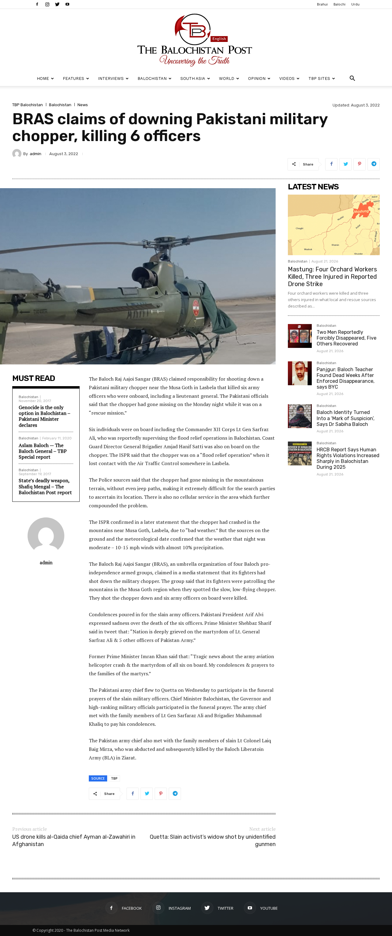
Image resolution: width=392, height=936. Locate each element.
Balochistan (152, 78)
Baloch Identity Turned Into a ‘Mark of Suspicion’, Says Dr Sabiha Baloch (346, 418)
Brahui (322, 4)
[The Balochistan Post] (196, 40)
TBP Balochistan (27, 105)
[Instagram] (47, 4)
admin (35, 154)
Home (43, 78)
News (82, 105)
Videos (287, 78)
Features (73, 78)
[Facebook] (37, 4)
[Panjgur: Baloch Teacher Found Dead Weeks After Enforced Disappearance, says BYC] (300, 373)
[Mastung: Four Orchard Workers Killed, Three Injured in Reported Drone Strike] (334, 225)
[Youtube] (67, 4)
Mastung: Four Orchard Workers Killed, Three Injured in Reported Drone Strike (332, 277)
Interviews (111, 78)
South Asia (192, 78)
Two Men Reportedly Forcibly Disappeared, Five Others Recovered (346, 338)
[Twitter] (57, 4)
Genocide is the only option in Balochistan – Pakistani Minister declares (44, 416)
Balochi (339, 4)
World (226, 78)
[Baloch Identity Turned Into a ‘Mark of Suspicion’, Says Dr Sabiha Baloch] (300, 416)
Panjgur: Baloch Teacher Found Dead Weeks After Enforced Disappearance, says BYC (346, 378)
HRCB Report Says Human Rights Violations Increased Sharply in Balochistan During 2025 (348, 458)
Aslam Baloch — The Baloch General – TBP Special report (43, 451)
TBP (114, 778)
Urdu (355, 4)
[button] (352, 79)
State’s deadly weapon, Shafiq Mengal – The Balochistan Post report (45, 486)
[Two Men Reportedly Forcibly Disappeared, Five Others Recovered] (300, 336)
